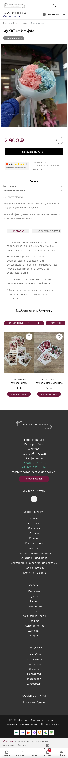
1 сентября (34, 654)
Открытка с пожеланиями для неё (49, 381)
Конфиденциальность (34, 557)
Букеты (34, 596)
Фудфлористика (34, 625)
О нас (34, 518)
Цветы (34, 601)
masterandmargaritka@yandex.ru (34, 472)
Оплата (34, 533)
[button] (60, 360)
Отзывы (34, 538)
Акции (34, 635)
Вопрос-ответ (34, 543)
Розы (34, 611)
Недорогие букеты (34, 702)
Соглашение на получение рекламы (34, 562)
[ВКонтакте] (47, 5)
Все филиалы (34, 458)
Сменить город (11, 16)
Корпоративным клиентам (34, 553)
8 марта (34, 668)
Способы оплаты (48, 231)
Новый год (34, 673)
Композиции (34, 606)
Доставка (18, 231)
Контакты (34, 523)
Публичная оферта (34, 572)
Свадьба (34, 620)
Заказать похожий (34, 151)
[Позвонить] (62, 5)
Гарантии (34, 548)
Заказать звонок (34, 479)
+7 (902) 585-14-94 (34, 467)
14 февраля (34, 678)
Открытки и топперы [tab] (24, 323)
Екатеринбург (34, 444)
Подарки (34, 591)
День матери (34, 664)
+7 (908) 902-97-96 (34, 462)
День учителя (34, 659)
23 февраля (34, 683)
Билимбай (34, 449)
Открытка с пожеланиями (19, 381)
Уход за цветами (34, 567)
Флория (8, 741)
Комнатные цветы (34, 615)
